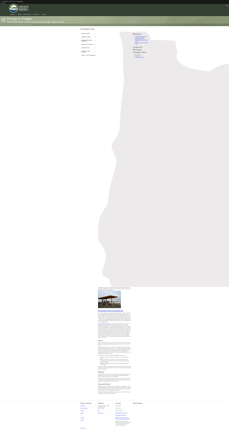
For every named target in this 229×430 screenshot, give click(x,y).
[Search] (227, 5)
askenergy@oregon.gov (139, 57)
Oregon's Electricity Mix (139, 37)
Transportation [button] (88, 48)
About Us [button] (44, 14)
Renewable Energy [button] (88, 37)
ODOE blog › (83, 405)
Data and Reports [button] (27, 14)
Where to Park (100, 413)
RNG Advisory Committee (140, 38)
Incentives (19, 14)
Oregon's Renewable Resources (18, 24)
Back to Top (83, 428)
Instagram (82, 417)
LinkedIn (82, 420)
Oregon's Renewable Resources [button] (88, 41)
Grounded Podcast (84, 408)
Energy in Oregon (6, 24)
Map (99, 410)
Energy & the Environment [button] (88, 55)
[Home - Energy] (1, 24)
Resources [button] (13, 14)
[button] (3, 2)
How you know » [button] (20, 1)
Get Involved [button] (36, 14)
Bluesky (82, 412)
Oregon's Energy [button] (88, 33)
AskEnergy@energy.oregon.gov (121, 412)
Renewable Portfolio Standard (140, 36)
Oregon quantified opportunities (104, 323)
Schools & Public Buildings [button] (88, 52)
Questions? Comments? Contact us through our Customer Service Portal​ (122, 418)
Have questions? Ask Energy (120, 415)
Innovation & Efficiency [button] (88, 44)
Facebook (82, 410)
